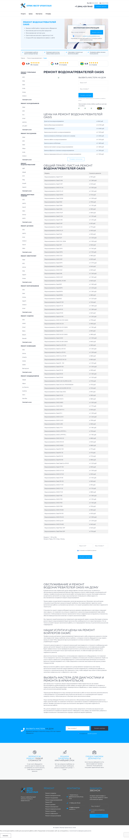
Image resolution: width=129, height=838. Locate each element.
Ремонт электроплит (28, 256)
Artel (23, 118)
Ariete (24, 361)
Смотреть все (27, 99)
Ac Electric (25, 387)
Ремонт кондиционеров (30, 376)
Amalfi (24, 183)
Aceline (24, 391)
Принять (5, 835)
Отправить (98, 816)
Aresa (24, 92)
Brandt (24, 338)
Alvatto (24, 357)
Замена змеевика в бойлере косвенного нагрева (59, 136)
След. (58, 539)
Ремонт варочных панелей (27, 195)
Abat (23, 107)
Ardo (23, 88)
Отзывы (48, 14)
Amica (24, 297)
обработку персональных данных (91, 36)
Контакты (39, 14)
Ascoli (24, 207)
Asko (23, 211)
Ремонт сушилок (27, 316)
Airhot (24, 267)
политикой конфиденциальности (80, 831)
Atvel (23, 327)
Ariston (24, 96)
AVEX (24, 218)
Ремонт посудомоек (28, 133)
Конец (63, 539)
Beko (23, 331)
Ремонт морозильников (30, 286)
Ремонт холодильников (30, 103)
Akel (23, 84)
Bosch (24, 334)
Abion (24, 383)
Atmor (24, 214)
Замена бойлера (49, 128)
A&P (23, 168)
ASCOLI (24, 122)
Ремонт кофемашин (28, 346)
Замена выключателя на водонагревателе (57, 132)
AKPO (24, 203)
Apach (24, 274)
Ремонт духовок (27, 226)
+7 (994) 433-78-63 (83, 6)
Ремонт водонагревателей (34, 58)
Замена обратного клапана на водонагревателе (59, 150)
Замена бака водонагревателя (53, 125)
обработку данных (91, 550)
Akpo (23, 148)
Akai (23, 81)
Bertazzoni (25, 368)
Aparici (24, 187)
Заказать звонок (101, 6)
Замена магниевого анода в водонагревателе (58, 147)
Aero (23, 394)
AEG (23, 77)
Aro (23, 114)
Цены (31, 14)
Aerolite (24, 398)
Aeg (23, 179)
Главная (23, 58)
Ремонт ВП (48, 802)
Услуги (23, 14)
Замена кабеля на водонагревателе (55, 139)
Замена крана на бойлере (52, 143)
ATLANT (24, 126)
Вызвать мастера (85, 95)
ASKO (24, 323)
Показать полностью (75, 159)
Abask (24, 172)
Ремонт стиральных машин (28, 73)
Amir (23, 237)
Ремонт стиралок (50, 793)
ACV (23, 176)
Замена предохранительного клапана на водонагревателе (62, 154)
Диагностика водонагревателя (54, 121)
